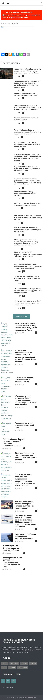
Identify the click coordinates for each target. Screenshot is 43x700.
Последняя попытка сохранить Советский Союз (26, 119)
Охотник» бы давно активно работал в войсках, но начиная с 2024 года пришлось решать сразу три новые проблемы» (27, 182)
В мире (4, 663)
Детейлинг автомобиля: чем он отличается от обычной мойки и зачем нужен (27, 278)
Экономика (22, 667)
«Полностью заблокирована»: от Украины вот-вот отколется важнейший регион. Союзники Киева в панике (27, 84)
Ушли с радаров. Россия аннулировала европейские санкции (25, 193)
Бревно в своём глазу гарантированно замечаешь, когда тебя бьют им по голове (28, 254)
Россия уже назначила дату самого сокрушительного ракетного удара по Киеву (28, 217)
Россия (33, 663)
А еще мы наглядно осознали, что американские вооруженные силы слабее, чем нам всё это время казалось (27, 157)
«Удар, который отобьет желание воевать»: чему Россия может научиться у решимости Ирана (27, 71)
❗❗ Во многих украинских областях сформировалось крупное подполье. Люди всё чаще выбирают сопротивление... (21, 15)
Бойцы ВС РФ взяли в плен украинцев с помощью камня (25, 94)
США (4, 667)
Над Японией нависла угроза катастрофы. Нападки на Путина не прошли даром (27, 169)
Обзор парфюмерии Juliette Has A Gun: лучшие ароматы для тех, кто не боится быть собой (28, 303)
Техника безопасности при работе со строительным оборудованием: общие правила (28, 291)
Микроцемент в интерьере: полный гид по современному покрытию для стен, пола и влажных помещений (26, 243)
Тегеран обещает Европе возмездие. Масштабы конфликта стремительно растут (27, 132)
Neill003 (16, 23)
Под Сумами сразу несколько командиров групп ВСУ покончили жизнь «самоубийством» (28, 266)
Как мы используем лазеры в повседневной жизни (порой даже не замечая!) (27, 230)
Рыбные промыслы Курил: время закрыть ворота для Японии (27, 204)
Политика (14, 663)
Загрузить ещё (21, 316)
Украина (12, 667)
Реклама (24, 663)
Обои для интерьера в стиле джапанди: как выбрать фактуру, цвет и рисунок (27, 144)
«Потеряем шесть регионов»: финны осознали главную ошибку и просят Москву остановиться (27, 108)
